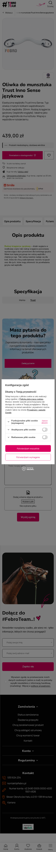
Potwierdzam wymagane (28, 457)
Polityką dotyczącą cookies (31, 399)
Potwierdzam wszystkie (28, 448)
